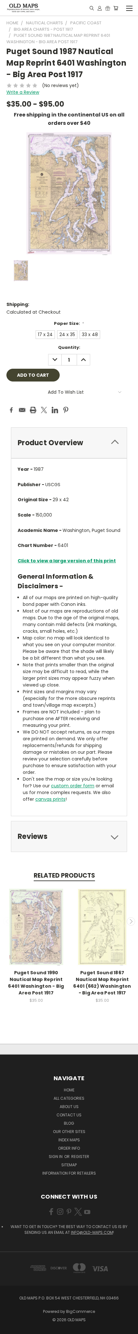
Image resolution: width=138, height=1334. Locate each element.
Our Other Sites (69, 1131)
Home (69, 1090)
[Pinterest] (66, 410)
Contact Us (69, 1115)
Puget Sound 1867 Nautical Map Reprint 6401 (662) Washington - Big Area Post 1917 (102, 982)
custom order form (72, 786)
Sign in (56, 1156)
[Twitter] (44, 410)
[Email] (22, 410)
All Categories (69, 1098)
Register (80, 1156)
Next (131, 921)
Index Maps (69, 1140)
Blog (69, 1123)
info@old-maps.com (92, 1232)
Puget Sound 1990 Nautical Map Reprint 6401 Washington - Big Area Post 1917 (36, 982)
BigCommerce (80, 1311)
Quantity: (69, 347)
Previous (7, 921)
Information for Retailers (69, 1173)
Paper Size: (69, 323)
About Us (69, 1106)
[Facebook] (11, 410)
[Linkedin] (55, 410)
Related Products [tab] (64, 875)
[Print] (33, 410)
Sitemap (69, 1165)
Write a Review (22, 92)
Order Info (69, 1148)
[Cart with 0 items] (115, 8)
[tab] (69, 442)
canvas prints (50, 799)
